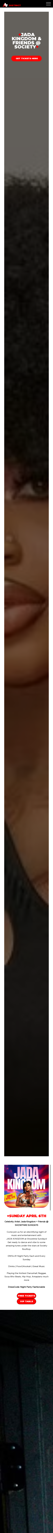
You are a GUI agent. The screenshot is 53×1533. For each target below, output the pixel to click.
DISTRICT (15, 5)
